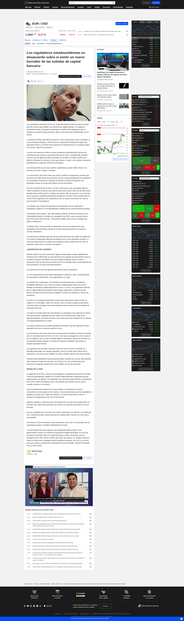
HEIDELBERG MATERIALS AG (142, 186)
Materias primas (137, 276)
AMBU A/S (136, 203)
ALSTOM (136, 190)
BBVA (135, 142)
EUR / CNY (135, 260)
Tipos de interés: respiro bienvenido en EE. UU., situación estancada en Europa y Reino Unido (57, 567)
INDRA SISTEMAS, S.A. (140, 110)
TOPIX (135, 57)
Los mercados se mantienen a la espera (43, 539)
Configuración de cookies (70, 613)
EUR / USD (135, 240)
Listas (89, 7)
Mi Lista (135, 96)
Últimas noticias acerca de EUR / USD (39, 510)
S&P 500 (136, 49)
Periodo (99, 122)
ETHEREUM (137, 324)
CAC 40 (136, 42)
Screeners (106, 7)
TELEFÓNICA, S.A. (139, 121)
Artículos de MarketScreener (54, 43)
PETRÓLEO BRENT (138, 295)
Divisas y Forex (146, 270)
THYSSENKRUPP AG (139, 184)
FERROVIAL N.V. (138, 155)
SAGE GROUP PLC (139, 196)
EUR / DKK (135, 254)
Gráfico (100, 118)
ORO (134, 290)
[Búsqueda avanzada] (113, 2)
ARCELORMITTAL (139, 133)
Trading (97, 7)
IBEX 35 (136, 37)
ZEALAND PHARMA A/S (140, 194)
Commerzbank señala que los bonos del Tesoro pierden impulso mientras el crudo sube (55, 549)
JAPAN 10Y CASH (139, 361)
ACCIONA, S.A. (138, 148)
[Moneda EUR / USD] (42, 81)
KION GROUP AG (138, 188)
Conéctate (146, 2)
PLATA (134, 297)
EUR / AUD (135, 258)
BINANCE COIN (138, 329)
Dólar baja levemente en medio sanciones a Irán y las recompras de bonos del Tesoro (55, 546)
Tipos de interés (137, 340)
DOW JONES (137, 51)
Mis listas (146, 124)
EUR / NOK (135, 251)
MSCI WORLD (138, 62)
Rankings (129, 7)
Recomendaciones (68, 7)
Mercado (28, 7)
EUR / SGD (135, 265)
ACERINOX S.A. (138, 136)
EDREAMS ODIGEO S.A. (140, 100)
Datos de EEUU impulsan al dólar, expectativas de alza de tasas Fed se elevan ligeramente (56, 529)
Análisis (46, 7)
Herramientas (118, 7)
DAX (135, 44)
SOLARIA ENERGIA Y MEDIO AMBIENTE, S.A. (143, 112)
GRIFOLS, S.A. (138, 108)
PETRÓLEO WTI (137, 292)
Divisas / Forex (137, 226)
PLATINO (135, 299)
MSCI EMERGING (138, 60)
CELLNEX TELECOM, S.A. (141, 150)
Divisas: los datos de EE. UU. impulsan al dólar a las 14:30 (99, 34)
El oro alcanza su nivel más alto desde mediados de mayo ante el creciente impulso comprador (57, 563)
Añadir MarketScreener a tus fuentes (71, 76)
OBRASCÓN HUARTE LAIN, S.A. (142, 119)
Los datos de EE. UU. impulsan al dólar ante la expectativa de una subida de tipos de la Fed (103, 31)
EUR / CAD (135, 256)
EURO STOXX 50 (138, 46)
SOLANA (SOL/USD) (139, 327)
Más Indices (146, 65)
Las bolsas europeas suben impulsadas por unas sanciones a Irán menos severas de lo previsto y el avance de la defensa (59, 559)
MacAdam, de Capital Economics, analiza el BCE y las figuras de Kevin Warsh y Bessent (56, 532)
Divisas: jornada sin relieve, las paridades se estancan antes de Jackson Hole (53, 542)
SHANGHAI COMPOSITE (140, 55)
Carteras (81, 7)
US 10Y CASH (138, 356)
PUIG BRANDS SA (139, 138)
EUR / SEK (135, 249)
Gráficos (45, 40)
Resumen (28, 40)
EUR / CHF (135, 245)
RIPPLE (136, 331)
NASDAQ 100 (137, 53)
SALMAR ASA (137, 181)
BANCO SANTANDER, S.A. (141, 102)
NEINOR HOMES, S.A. (140, 104)
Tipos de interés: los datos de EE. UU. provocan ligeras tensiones (50, 520)
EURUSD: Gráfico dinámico (120, 159)
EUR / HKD (135, 262)
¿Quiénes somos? (85, 613)
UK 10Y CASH (138, 365)
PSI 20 (136, 40)
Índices (136, 22)
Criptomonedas (137, 308)
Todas (33, 43)
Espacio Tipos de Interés (146, 369)
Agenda (55, 7)
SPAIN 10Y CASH (138, 354)
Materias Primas (146, 302)
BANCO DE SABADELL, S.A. (141, 114)
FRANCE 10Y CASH (139, 363)
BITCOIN (136, 322)
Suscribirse (156, 2)
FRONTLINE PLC (138, 200)
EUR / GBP (135, 242)
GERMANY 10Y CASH (140, 359)
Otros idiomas (40, 43)
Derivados (62, 40)
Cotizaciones (36, 40)
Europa (142, 22)
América (149, 22)
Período (112, 122)
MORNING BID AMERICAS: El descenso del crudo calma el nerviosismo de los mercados (56, 536)
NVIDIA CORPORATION (140, 116)
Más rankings (145, 172)
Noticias (37, 7)
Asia (157, 22)
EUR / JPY (135, 267)
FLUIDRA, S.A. (138, 140)
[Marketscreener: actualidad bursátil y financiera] (37, 2)
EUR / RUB (135, 247)
